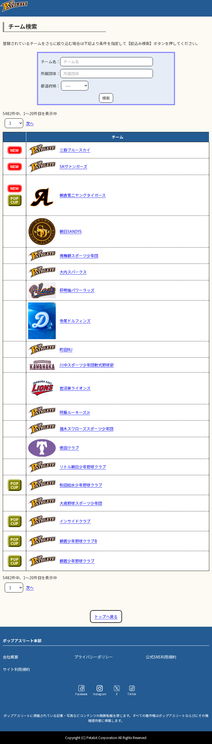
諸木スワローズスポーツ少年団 (86, 428)
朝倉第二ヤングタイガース (83, 195)
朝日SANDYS (71, 231)
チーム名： (50, 61)
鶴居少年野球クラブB (78, 541)
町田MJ (66, 349)
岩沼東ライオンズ (75, 388)
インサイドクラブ (75, 521)
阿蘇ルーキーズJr (75, 412)
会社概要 (10, 657)
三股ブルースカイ (75, 150)
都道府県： (51, 86)
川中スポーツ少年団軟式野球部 (87, 365)
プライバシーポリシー (93, 657)
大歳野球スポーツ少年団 (81, 503)
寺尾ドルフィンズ (75, 320)
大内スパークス (73, 272)
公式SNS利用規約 (161, 657)
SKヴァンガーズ (73, 166)
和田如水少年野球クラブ (81, 485)
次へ (30, 123)
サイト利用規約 (16, 669)
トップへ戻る (106, 616)
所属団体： (50, 73)
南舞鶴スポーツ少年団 (79, 255)
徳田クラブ (69, 447)
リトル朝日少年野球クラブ (83, 466)
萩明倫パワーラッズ (77, 290)
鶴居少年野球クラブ (77, 561)
